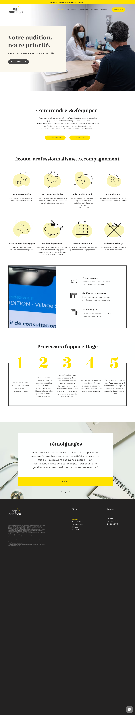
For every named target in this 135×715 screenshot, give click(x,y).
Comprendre (77, 524)
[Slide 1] (61, 491)
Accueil (75, 519)
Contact (75, 530)
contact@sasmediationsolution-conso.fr (24, 534)
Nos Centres (77, 522)
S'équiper (76, 527)
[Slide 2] (65, 491)
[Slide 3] (69, 492)
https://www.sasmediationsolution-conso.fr (17, 536)
